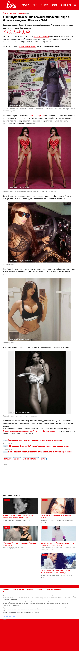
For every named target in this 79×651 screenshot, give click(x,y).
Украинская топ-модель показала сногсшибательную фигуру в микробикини (37, 451)
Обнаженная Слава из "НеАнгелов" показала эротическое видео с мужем (36, 446)
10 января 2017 (22, 13)
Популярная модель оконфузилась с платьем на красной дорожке (33, 440)
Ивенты (30, 590)
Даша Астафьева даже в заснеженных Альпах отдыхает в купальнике (18, 516)
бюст (43, 459)
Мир (35, 5)
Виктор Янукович (30, 459)
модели (7, 459)
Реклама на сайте (18, 590)
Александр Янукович (36, 115)
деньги (17, 459)
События (44, 5)
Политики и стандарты (53, 590)
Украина (25, 5)
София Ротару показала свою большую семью (56, 516)
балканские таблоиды (27, 46)
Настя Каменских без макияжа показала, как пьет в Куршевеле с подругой (57, 571)
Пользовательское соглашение (13, 592)
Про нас (6, 590)
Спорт (54, 5)
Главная (5, 13)
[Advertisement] (39, 478)
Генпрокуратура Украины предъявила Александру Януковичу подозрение (32, 431)
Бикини (64, 5)
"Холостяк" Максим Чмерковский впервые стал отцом (20, 544)
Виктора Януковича (41, 36)
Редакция (39, 590)
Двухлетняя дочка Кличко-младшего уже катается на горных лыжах (57, 544)
